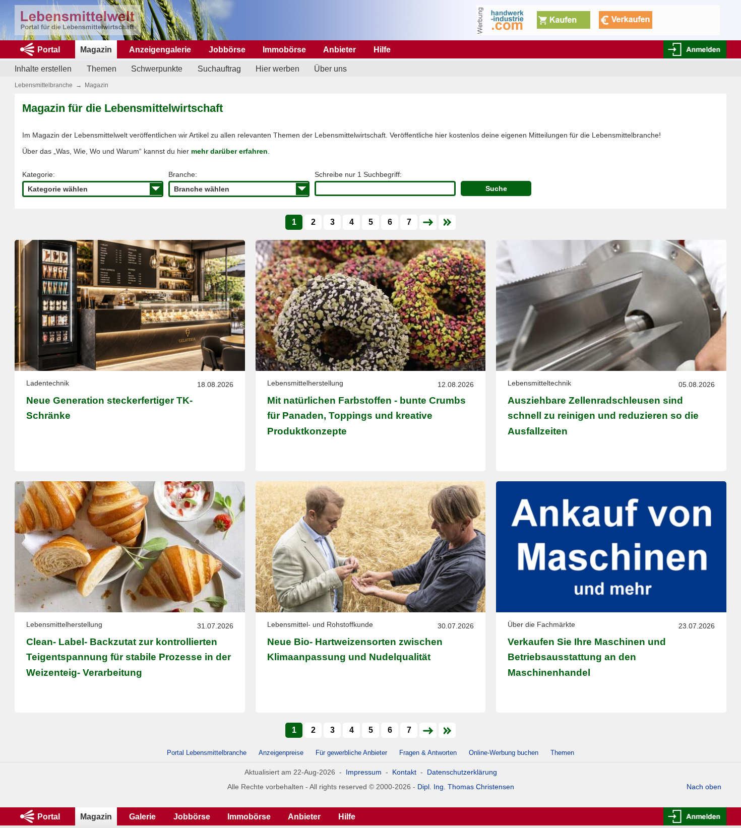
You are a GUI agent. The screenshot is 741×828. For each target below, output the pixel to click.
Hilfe (382, 49)
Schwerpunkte (156, 69)
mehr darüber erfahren (229, 151)
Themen (101, 69)
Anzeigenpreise (281, 752)
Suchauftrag (219, 69)
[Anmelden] (694, 49)
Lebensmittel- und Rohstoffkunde (320, 624)
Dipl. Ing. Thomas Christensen (465, 787)
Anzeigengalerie (160, 49)
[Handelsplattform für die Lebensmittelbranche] (78, 20)
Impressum (364, 772)
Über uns (330, 69)
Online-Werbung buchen (503, 752)
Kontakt (404, 772)
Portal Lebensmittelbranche (206, 752)
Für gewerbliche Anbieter (352, 752)
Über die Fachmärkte (541, 624)
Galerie (142, 816)
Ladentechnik (47, 383)
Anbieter (339, 49)
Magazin (96, 49)
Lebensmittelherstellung (305, 383)
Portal (48, 49)
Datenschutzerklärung (462, 772)
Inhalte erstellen (43, 69)
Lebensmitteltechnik (539, 383)
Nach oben (704, 787)
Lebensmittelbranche (44, 85)
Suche (496, 188)
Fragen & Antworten (428, 752)
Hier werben (277, 69)
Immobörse (284, 49)
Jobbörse (227, 49)
